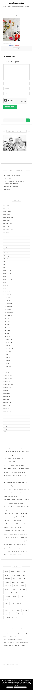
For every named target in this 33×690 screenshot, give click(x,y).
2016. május (6, 396)
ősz (27, 517)
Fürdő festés (6, 189)
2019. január (6, 300)
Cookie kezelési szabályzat (10, 664)
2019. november (7, 274)
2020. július (6, 259)
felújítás (23, 465)
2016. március (7, 402)
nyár (11, 517)
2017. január (6, 372)
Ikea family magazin (9, 482)
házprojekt (7, 479)
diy (20, 578)
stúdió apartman (14, 534)
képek (8, 492)
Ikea (24, 479)
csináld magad (25, 451)
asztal (24, 448)
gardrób (27, 468)
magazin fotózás (21, 599)
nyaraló (15, 517)
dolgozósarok (7, 458)
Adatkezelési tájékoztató (10, 661)
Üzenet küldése (10, 106)
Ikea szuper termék (19, 486)
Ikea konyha (25, 482)
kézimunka (22, 492)
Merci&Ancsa (16, 510)
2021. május (6, 235)
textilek (6, 544)
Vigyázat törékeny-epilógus (14, 639)
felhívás (18, 465)
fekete (5, 465)
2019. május (6, 291)
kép (5, 492)
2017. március (7, 366)
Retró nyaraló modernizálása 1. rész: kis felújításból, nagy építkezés (13, 182)
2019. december (7, 271)
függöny (14, 468)
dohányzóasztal (22, 455)
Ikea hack (18, 482)
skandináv (6, 534)
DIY (16, 455)
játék (5, 489)
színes (25, 534)
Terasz (12, 610)
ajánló (12, 571)
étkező (23, 458)
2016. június (6, 393)
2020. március (7, 262)
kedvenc (15, 596)
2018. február (6, 333)
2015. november (7, 414)
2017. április (6, 363)
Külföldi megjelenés (13, 503)
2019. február (6, 297)
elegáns (7, 582)
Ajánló (16, 448)
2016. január (6, 408)
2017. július (6, 354)
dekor (24, 575)
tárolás (5, 541)
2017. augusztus (7, 351)
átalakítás (6, 451)
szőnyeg (12, 537)
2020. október (7, 253)
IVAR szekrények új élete (18, 645)
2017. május (6, 360)
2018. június (6, 321)
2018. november (7, 306)
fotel (9, 468)
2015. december (7, 411)
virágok (25, 551)
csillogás (7, 575)
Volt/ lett (6, 554)
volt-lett (13, 614)
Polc (5, 520)
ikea (12, 592)
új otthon (11, 548)
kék (28, 489)
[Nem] (31, 684)
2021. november (7, 223)
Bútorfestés (13, 451)
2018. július (6, 318)
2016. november (7, 378)
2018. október (7, 309)
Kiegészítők (14, 496)
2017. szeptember (8, 348)
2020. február (7, 265)
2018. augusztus (7, 315)
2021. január (6, 247)
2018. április (6, 327)
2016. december (7, 375)
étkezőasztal (7, 461)
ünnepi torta (7, 551)
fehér (22, 582)
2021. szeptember (8, 229)
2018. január (6, 336)
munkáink (16, 513)
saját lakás (17, 530)
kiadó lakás (7, 496)
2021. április (6, 238)
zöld (11, 554)
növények (6, 517)
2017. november (7, 342)
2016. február (6, 405)
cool (24, 571)
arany (20, 448)
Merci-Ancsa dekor (16, 3)
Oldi (26, 603)
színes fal (6, 537)
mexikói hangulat (8, 513)
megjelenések (8, 510)
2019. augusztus (7, 282)
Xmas (19, 614)
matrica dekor (25, 506)
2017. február (6, 369)
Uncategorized (19, 548)
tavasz (10, 541)
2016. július (6, 390)
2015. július (6, 426)
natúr (26, 513)
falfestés (21, 461)
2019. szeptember (8, 280)
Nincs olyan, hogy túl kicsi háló (11, 175)
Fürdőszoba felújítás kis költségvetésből (17, 642)
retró (12, 527)
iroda (27, 486)
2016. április (6, 399)
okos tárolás (21, 517)
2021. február (6, 244)
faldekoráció (15, 461)
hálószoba (14, 475)
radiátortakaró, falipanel (18, 523)
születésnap (24, 537)
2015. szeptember (8, 420)
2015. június (6, 429)
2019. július (6, 285)
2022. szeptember (8, 217)
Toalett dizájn (12, 544)
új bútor (6, 548)
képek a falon (14, 492)
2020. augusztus (7, 256)
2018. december (7, 303)
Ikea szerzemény (8, 486)
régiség (12, 607)
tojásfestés (20, 544)
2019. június (6, 288)
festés (5, 468)
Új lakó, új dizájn (7, 178)
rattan (27, 523)
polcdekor (10, 520)
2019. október (7, 277)
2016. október (7, 381)
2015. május (6, 432)
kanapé (9, 489)
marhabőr (17, 506)
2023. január (6, 214)
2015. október (7, 417)
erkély (18, 458)
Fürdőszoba (20, 468)
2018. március (7, 330)
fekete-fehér (11, 465)
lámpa (5, 506)
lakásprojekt (23, 503)
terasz (17, 541)
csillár (18, 451)
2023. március (7, 211)
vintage (20, 551)
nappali (22, 513)
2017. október (7, 345)
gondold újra (7, 472)
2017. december (7, 339)
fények (6, 589)
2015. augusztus (7, 423)
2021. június (6, 232)
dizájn (24, 578)
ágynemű (11, 448)
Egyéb (14, 458)
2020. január (6, 268)
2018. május (6, 324)
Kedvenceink (22, 489)
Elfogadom (9, 687)
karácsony (15, 489)
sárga (22, 530)
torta (25, 544)
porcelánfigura (17, 520)
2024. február (7, 205)
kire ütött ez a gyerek (9, 499)
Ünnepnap (14, 551)
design (12, 455)
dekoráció (6, 455)
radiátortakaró (7, 523)
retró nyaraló (18, 527)
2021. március (7, 241)
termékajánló (23, 541)
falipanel (27, 461)
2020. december (7, 250)
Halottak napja (22, 475)
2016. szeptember (8, 384)
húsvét (20, 479)
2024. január (6, 208)
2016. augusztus (7, 387)
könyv (5, 503)
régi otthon (7, 527)
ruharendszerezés (8, 530)
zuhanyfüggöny (17, 554)
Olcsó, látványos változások (10, 186)
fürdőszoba (14, 589)
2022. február (6, 220)
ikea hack (18, 592)
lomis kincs (11, 506)
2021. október (7, 226)
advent (6, 448)
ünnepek (14, 617)
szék (21, 534)
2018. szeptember (8, 312)
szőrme (17, 537)
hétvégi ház (14, 479)
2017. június (6, 357)
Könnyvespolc (20, 499)
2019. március (7, 294)
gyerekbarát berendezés (18, 472)
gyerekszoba (7, 475)
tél (13, 541)
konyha (27, 499)
